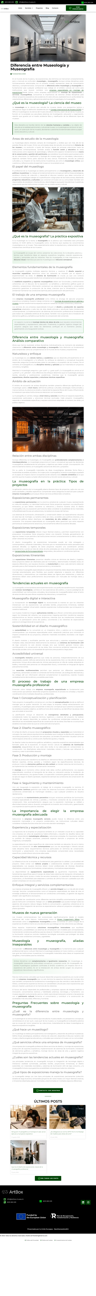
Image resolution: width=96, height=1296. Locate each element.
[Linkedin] (83, 1202)
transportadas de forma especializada (29, 551)
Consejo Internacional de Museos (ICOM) (66, 109)
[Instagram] (88, 1202)
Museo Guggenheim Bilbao (68, 919)
